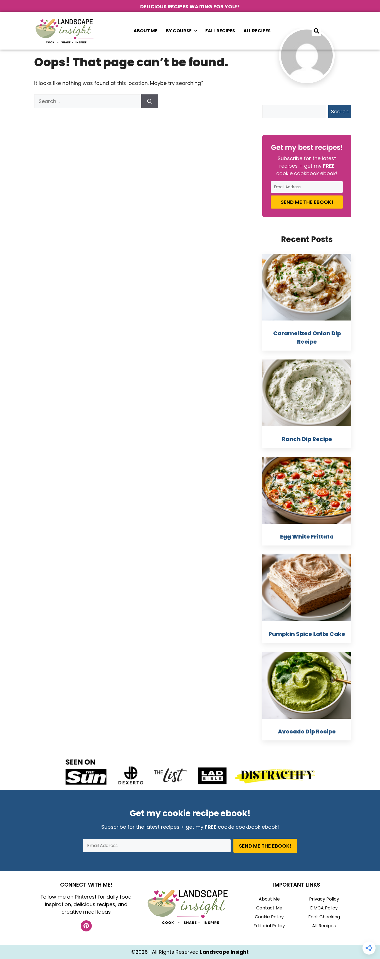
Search (340, 111)
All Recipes (257, 31)
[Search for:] (87, 101)
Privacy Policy (324, 899)
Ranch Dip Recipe (307, 439)
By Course (179, 31)
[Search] (149, 101)
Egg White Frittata (307, 536)
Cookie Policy (269, 917)
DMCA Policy (324, 908)
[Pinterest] (86, 925)
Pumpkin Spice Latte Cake (306, 634)
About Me (145, 31)
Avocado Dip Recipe (307, 731)
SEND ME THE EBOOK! (307, 202)
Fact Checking (324, 917)
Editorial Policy (269, 926)
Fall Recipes (220, 31)
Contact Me (269, 908)
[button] (181, 31)
